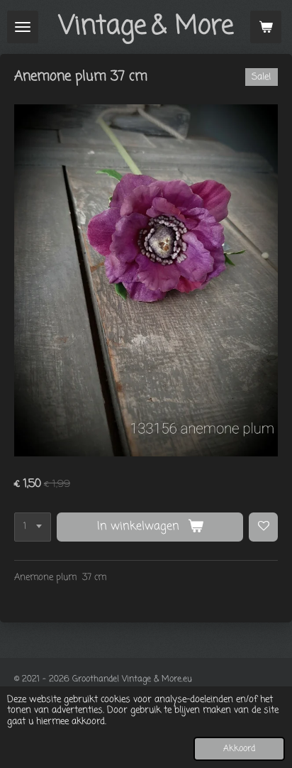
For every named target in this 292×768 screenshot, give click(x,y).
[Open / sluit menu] (22, 27)
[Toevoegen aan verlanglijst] (263, 527)
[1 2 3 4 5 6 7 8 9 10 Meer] (32, 527)
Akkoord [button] (239, 748)
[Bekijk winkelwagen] (265, 27)
